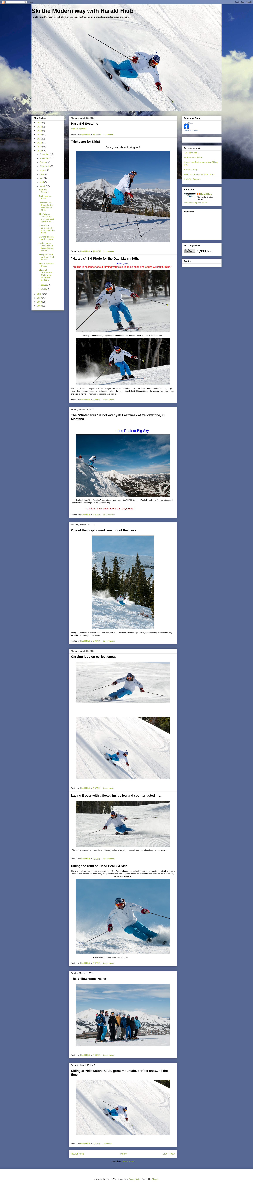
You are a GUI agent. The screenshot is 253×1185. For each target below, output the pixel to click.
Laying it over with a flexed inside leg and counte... (46, 247)
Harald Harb (188, 123)
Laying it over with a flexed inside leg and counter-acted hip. (116, 795)
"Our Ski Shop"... (192, 152)
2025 (39, 122)
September (45, 166)
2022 (39, 134)
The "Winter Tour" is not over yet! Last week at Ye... (46, 217)
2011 (39, 294)
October (44, 162)
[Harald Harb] (186, 128)
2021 (39, 139)
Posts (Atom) (128, 1161)
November (45, 158)
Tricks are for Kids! (85, 141)
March (43, 186)
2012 (39, 150)
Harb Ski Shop (190, 169)
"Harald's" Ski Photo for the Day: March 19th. (105, 258)
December (45, 154)
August (43, 170)
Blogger (155, 1179)
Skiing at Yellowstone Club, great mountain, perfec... (45, 275)
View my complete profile (195, 202)
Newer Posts (77, 1153)
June (42, 174)
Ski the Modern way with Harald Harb (82, 11)
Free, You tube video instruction (198, 174)
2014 (39, 143)
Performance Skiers (193, 157)
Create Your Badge (191, 130)
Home (123, 1153)
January (44, 289)
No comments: (109, 399)
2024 (39, 127)
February (44, 285)
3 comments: (109, 251)
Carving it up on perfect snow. (93, 656)
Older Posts (169, 1153)
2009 (39, 302)
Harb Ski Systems (84, 123)
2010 (39, 298)
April (42, 182)
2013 (39, 146)
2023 (39, 131)
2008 (39, 306)
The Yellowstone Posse (88, 979)
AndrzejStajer (134, 1179)
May (42, 178)
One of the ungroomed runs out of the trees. (104, 530)
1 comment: (108, 134)
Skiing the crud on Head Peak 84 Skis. (99, 866)
